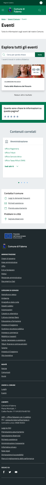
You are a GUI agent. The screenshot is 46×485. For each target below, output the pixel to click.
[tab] (18, 182)
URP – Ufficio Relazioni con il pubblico (16, 417)
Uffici (3, 266)
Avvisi (3, 376)
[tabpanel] (23, 159)
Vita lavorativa (7, 355)
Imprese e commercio (9, 332)
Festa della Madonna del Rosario (17, 86)
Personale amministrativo (11, 277)
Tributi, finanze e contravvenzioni (14, 343)
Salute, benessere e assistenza (13, 340)
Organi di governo (8, 258)
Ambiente (5, 298)
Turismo (4, 347)
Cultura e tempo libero (10, 317)
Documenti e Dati (8, 281)
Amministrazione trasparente (12, 443)
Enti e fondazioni (8, 269)
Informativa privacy (9, 447)
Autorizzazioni (6, 309)
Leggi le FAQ (6, 428)
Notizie (4, 368)
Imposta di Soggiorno (9, 324)
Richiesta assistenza (9, 439)
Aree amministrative (9, 262)
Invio (40, 54)
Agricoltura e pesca (8, 294)
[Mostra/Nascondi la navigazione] (2, 10)
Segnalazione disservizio (10, 435)
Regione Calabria (8, 3)
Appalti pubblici (7, 305)
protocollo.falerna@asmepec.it (17, 419)
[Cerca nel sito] (39, 10)
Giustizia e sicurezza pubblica (12, 328)
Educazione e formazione (11, 321)
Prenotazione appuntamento (12, 431)
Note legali (5, 450)
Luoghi (4, 389)
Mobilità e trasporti (8, 336)
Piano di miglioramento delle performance (17, 458)
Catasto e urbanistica (9, 313)
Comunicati (5, 372)
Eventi (3, 393)
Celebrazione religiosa (12, 82)
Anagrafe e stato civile (10, 302)
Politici (3, 273)
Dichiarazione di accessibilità (12, 454)
